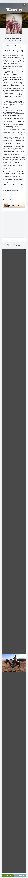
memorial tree (11, 198)
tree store (9, 199)
